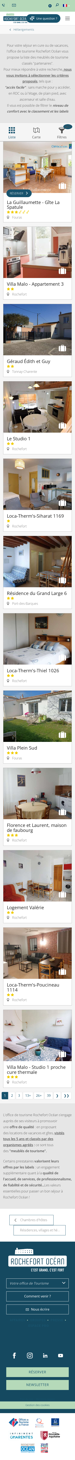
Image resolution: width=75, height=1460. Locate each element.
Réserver (37, 1372)
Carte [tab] (36, 137)
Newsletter (37, 1384)
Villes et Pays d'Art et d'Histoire (44, 1448)
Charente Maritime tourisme (21, 1435)
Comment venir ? (37, 1296)
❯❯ (66, 1095)
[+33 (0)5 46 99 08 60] (4, 5)
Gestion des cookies (37, 1405)
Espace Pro (38, 1326)
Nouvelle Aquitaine (50, 1435)
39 (49, 1095)
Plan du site (26, 1399)
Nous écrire (40, 1309)
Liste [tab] (12, 137)
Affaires (17, 1320)
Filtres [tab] (62, 137)
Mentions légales (45, 1399)
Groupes (38, 1320)
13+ (28, 1095)
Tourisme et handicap (55, 1422)
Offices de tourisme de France (19, 1422)
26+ (39, 1095)
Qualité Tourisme (39, 1422)
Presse (57, 1320)
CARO (28, 1448)
